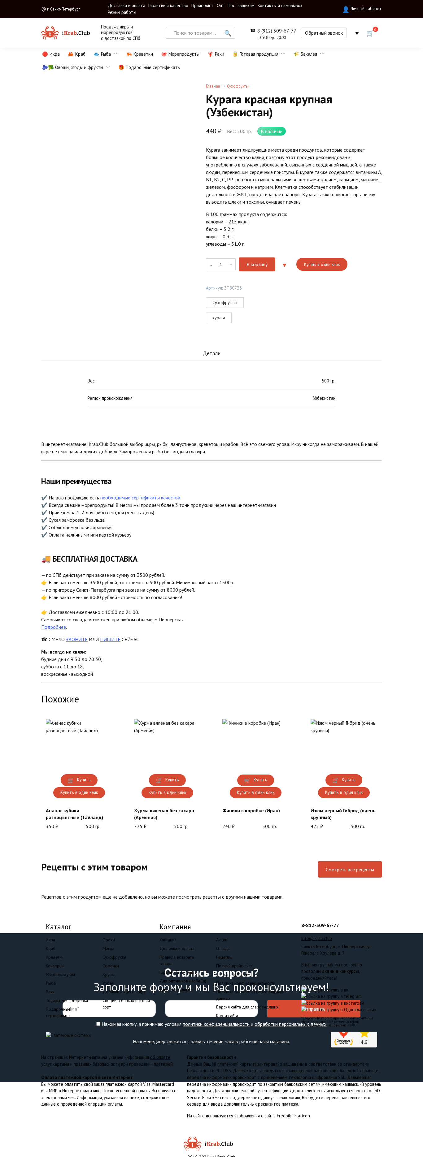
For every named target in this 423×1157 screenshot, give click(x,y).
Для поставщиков (176, 989)
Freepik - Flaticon (293, 1116)
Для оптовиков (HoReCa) (182, 981)
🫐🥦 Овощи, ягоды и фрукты (72, 67)
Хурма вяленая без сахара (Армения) (164, 813)
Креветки (54, 957)
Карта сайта (227, 1015)
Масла (108, 948)
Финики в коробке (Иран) (251, 810)
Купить (84, 780)
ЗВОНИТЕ (77, 639)
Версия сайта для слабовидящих (247, 1007)
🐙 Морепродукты (180, 54)
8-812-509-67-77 (320, 925)
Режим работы (122, 12)
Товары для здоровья (67, 1000)
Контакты (167, 940)
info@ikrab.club (316, 938)
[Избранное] (357, 33)
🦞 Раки (215, 54)
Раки (50, 992)
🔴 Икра (51, 54)
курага (218, 318)
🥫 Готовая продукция (255, 54)
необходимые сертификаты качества (140, 497)
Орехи (108, 940)
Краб (50, 948)
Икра (50, 940)
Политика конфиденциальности (245, 983)
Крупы (108, 974)
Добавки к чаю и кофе (124, 992)
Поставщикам (241, 5)
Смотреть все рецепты (350, 869)
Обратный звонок (324, 33)
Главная (213, 86)
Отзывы (223, 948)
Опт (221, 5)
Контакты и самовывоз (280, 5)
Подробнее (53, 627)
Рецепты (224, 957)
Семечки (110, 966)
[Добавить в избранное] (284, 264)
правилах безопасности (97, 1064)
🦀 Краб (76, 54)
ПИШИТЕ (110, 639)
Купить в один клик (322, 264)
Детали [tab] (211, 353)
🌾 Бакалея (305, 54)
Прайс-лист (202, 5)
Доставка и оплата (126, 5)
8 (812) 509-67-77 (276, 34)
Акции (221, 940)
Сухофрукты (237, 86)
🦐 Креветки (139, 54)
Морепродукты (60, 974)
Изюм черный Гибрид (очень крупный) (343, 813)
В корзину (257, 264)
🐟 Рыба (102, 54)
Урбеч (108, 983)
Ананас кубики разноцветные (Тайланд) (74, 813)
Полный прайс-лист (234, 966)
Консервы (55, 966)
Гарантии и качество (168, 5)
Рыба (51, 983)
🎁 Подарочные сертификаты (149, 67)
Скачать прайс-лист (234, 974)
